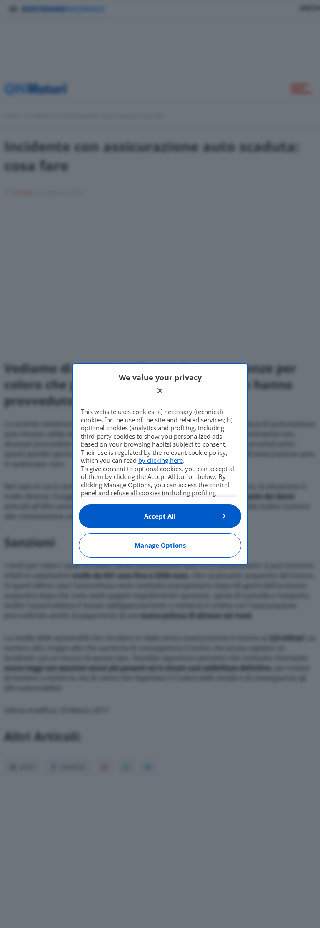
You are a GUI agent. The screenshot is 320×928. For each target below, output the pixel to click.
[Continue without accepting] (160, 390)
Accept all (160, 516)
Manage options (160, 545)
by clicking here (160, 460)
